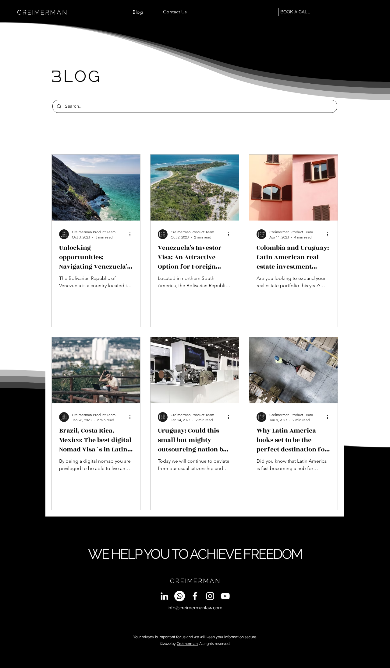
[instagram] (210, 596)
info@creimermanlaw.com (195, 608)
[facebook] (195, 596)
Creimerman (187, 644)
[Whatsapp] (179, 596)
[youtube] (225, 596)
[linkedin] (164, 596)
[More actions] (132, 234)
